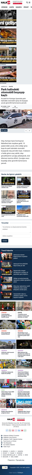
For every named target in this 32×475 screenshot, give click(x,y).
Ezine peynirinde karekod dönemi (5, 333)
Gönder (5, 241)
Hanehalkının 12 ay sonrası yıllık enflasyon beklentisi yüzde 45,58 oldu (24, 335)
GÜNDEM (4, 7)
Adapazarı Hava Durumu (9, 437)
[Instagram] (16, 430)
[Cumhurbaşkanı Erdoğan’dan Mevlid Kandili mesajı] (8, 306)
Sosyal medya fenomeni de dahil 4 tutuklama (23, 186)
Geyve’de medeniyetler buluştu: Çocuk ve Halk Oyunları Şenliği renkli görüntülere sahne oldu (24, 394)
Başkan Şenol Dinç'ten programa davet (7, 412)
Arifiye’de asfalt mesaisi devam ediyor (7, 353)
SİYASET (26, 7)
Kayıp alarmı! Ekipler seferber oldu (6, 186)
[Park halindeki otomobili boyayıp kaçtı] (16, 118)
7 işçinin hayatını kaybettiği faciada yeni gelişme (23, 201)
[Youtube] (22, 430)
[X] (10, 430)
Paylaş (5, 130)
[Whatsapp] (25, 430)
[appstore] (11, 460)
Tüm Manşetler (7, 443)
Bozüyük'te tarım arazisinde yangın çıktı (22, 215)
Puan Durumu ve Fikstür (9, 441)
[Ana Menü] (29, 2)
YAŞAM (12, 453)
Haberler (4, 86)
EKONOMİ (19, 453)
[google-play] (20, 460)
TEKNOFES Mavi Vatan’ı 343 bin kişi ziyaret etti (24, 412)
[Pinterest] (13, 430)
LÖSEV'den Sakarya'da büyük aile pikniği (7, 372)
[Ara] (27, 2)
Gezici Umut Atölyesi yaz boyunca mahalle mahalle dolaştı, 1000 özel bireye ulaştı (23, 374)
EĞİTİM (20, 455)
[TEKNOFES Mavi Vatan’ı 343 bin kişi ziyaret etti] (24, 403)
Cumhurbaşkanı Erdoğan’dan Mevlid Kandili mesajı (6, 316)
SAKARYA (19, 7)
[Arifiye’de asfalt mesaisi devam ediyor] (8, 344)
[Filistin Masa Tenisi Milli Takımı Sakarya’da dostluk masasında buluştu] (8, 383)
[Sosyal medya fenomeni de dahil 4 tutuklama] (24, 181)
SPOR (3, 390)
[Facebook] (7, 430)
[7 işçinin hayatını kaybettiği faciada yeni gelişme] (24, 194)
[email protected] (21, 425)
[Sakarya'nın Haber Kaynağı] (11, 2)
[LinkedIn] (19, 430)
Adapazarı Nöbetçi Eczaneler (11, 435)
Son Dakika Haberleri (9, 444)
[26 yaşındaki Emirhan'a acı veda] (8, 209)
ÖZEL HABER (14, 457)
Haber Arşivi (6, 446)
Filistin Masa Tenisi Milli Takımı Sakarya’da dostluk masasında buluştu (7, 394)
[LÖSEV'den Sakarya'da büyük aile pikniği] (8, 364)
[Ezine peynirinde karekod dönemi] (8, 324)
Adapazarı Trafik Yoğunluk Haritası (12, 439)
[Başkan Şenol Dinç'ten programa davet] (8, 403)
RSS (5, 467)
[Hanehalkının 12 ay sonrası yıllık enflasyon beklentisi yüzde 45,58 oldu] (24, 324)
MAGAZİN (5, 457)
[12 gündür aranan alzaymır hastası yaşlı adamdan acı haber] (8, 194)
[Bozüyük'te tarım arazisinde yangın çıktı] (24, 209)
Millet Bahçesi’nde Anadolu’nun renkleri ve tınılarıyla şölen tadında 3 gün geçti (24, 354)
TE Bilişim (20, 472)
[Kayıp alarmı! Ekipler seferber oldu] (8, 181)
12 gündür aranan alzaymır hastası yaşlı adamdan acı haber (7, 201)
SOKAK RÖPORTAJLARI (9, 455)
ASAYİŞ (11, 7)
